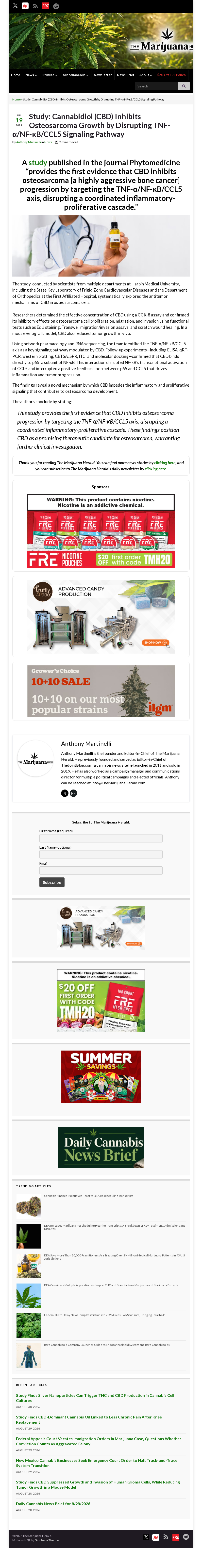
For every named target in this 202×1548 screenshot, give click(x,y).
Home (15, 75)
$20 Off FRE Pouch (171, 75)
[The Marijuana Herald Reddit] (56, 5)
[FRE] (45, 5)
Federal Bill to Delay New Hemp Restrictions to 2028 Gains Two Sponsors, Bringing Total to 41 (105, 1315)
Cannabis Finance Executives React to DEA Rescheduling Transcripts (88, 1196)
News (30, 75)
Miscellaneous (74, 75)
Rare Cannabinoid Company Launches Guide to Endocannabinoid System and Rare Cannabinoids (107, 1345)
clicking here (164, 462)
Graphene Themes (47, 1540)
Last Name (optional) (55, 847)
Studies (48, 75)
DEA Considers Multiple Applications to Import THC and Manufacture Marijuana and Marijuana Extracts (111, 1285)
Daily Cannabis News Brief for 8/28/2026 (53, 1503)
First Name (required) (56, 831)
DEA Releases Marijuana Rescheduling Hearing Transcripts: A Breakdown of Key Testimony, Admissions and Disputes (114, 1227)
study (38, 162)
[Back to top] (191, 1537)
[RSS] (35, 5)
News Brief (125, 75)
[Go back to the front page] (101, 41)
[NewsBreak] (25, 5)
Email (43, 863)
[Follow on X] (15, 5)
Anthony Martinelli (28, 142)
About (144, 75)
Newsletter (103, 75)
